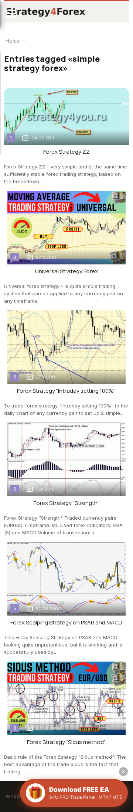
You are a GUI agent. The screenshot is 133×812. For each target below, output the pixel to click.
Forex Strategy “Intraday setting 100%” (66, 391)
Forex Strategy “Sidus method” (66, 742)
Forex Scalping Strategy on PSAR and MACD (66, 622)
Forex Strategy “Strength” (66, 503)
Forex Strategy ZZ (66, 152)
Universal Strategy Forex (66, 271)
